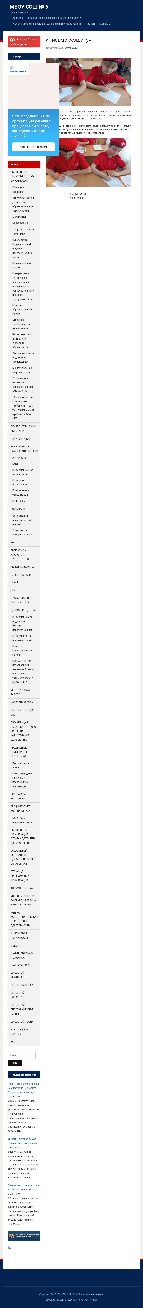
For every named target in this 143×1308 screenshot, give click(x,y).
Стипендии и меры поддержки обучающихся (23, 357)
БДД (15, 463)
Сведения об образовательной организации (52, 17)
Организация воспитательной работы (21, 520)
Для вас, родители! (23, 610)
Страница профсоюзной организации (20, 876)
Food (15, 581)
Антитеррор (19, 457)
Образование (20, 222)
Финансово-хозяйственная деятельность (21, 324)
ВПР (13, 542)
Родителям (18, 500)
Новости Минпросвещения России (22, 650)
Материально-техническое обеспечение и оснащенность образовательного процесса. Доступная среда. (23, 286)
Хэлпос (72, 1299)
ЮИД (13, 1041)
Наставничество (22, 702)
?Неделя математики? (99, 193)
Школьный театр (22, 1021)
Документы (19, 216)
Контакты (105, 23)
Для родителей (21, 964)
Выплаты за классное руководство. (20, 554)
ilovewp (93, 1299)
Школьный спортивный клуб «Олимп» (22, 1009)
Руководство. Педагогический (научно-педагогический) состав (22, 248)
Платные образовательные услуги (22, 309)
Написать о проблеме (34, 146)
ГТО (13, 589)
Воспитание (18, 508)
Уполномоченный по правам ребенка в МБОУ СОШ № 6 (23, 900)
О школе (18, 17)
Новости (91, 23)
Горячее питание (21, 574)
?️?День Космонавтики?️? (97, 197)
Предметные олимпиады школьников (19, 752)
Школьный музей (22, 984)
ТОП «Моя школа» (22, 888)
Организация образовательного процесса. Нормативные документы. (23, 731)
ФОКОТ (15, 945)
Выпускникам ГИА (22, 567)
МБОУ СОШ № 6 (29, 7)
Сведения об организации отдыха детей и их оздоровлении (47, 23)
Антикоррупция (21, 438)
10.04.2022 (71, 47)
